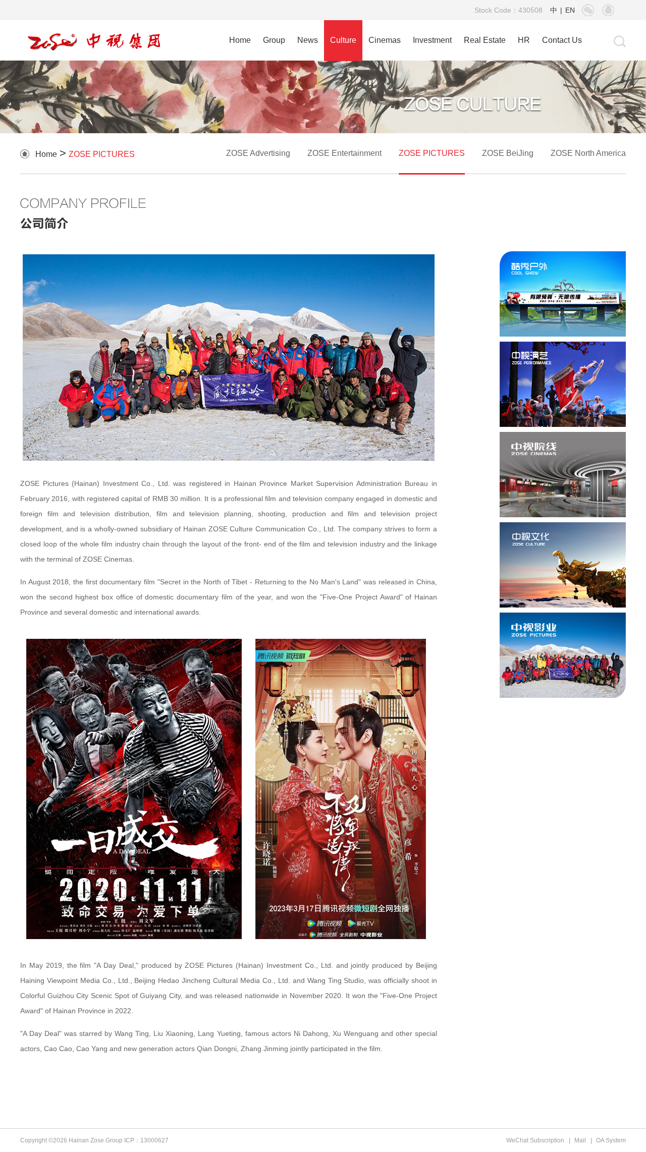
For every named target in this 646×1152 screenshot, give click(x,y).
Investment (432, 40)
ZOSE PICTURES (102, 154)
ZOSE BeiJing (507, 153)
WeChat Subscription (535, 1140)
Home (240, 40)
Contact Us (562, 40)
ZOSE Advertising (258, 153)
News (307, 40)
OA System (611, 1140)
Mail (580, 1140)
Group (274, 40)
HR (524, 40)
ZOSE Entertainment (344, 153)
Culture (343, 40)
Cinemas (384, 40)
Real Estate (485, 40)
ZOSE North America (588, 153)
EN (570, 10)
